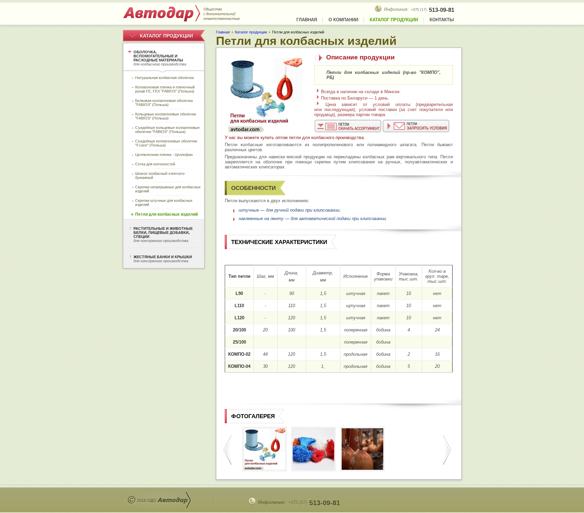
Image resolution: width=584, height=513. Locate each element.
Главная (306, 19)
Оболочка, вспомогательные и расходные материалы (159, 58)
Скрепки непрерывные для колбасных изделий (168, 189)
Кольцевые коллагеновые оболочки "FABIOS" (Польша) (165, 116)
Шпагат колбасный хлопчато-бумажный (160, 175)
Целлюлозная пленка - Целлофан (164, 155)
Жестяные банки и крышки (162, 259)
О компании (343, 19)
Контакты (442, 19)
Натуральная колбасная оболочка (164, 78)
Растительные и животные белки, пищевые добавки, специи (163, 234)
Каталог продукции (394, 19)
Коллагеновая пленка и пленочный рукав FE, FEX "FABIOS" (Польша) (165, 89)
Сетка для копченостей (155, 164)
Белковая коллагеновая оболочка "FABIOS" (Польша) (164, 103)
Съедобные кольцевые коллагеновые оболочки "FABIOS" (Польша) (167, 130)
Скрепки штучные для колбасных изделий (164, 202)
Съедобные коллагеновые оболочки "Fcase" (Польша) (166, 143)
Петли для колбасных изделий (166, 214)
